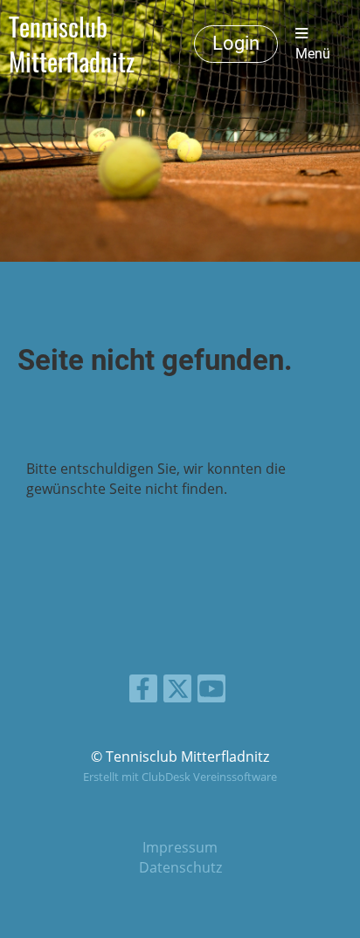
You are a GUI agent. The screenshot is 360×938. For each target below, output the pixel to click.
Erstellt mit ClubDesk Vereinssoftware (180, 776)
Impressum (180, 847)
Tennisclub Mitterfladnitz (72, 44)
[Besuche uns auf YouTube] (211, 691)
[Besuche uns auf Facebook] (143, 691)
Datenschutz (180, 867)
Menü (312, 53)
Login (236, 43)
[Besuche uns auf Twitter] (177, 691)
